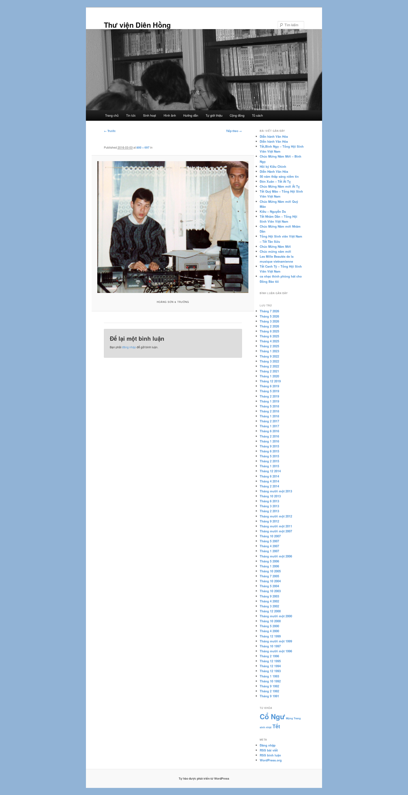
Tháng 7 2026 (269, 311)
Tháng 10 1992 (270, 681)
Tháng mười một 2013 (276, 491)
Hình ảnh (170, 115)
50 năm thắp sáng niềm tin (279, 176)
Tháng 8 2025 (269, 331)
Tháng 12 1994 (270, 666)
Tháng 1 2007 (269, 551)
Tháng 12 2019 (270, 381)
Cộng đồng (237, 115)
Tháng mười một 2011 (276, 526)
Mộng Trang (293, 718)
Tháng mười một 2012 (276, 516)
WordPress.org (271, 760)
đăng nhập (129, 347)
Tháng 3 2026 (269, 321)
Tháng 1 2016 (269, 441)
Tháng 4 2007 (269, 546)
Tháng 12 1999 (270, 636)
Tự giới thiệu (214, 115)
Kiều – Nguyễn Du (273, 211)
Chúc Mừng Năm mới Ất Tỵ (280, 186)
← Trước (110, 131)
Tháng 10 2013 (270, 496)
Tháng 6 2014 (269, 476)
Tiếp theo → (234, 131)
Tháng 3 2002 (269, 606)
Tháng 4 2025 (269, 341)
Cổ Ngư (272, 716)
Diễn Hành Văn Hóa (274, 171)
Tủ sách (257, 115)
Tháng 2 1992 (269, 691)
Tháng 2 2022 (269, 366)
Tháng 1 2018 (269, 416)
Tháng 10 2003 (270, 591)
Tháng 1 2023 (269, 351)
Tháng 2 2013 (269, 511)
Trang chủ (112, 115)
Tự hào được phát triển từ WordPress (204, 778)
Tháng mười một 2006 (276, 556)
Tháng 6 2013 (269, 501)
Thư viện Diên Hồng (137, 25)
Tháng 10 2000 (270, 621)
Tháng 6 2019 (269, 386)
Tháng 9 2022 (269, 356)
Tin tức (131, 115)
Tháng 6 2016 (269, 431)
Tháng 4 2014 (269, 481)
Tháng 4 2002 (269, 601)
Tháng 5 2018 (269, 406)
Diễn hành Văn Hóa (274, 136)
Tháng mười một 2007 (276, 531)
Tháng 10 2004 (270, 581)
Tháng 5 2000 (269, 626)
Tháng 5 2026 (269, 316)
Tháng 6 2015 (269, 451)
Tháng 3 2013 (269, 506)
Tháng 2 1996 (269, 656)
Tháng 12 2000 (270, 611)
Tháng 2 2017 (269, 421)
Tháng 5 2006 (269, 561)
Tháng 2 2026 (269, 326)
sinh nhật (266, 727)
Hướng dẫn (190, 115)
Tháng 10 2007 (270, 536)
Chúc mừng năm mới (275, 251)
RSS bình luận (270, 755)
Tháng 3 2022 (269, 361)
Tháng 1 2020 (269, 376)
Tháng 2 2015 (269, 461)
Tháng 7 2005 (269, 576)
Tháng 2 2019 (269, 396)
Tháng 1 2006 (269, 566)
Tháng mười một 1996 (276, 651)
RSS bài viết (269, 750)
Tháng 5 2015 (269, 456)
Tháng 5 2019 (269, 391)
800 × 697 (142, 147)
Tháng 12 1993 (270, 671)
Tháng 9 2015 (269, 446)
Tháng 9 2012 (269, 521)
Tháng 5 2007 (269, 541)
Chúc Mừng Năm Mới (275, 246)
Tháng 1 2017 (269, 426)
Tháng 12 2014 (270, 471)
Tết (276, 726)
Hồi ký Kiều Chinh (273, 166)
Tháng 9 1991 (269, 696)
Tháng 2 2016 (269, 436)
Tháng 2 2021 (269, 371)
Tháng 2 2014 (269, 486)
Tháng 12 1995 (270, 661)
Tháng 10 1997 (270, 646)
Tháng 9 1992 (269, 686)
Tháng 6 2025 (269, 336)
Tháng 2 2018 (269, 411)
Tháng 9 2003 (269, 596)
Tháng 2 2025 (269, 346)
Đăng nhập (268, 745)
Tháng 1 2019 (269, 401)
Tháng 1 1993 (269, 676)
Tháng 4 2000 (269, 631)
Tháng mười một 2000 (276, 616)
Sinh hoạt (149, 115)
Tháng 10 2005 (270, 571)
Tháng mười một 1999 (276, 641)
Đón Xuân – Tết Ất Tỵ (275, 181)
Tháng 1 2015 (269, 466)
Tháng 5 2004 (269, 586)
